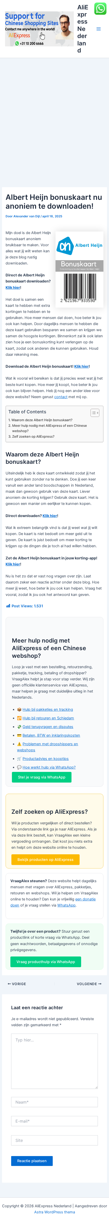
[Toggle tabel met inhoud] (92, 413)
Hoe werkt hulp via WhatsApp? (49, 767)
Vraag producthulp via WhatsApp (45, 962)
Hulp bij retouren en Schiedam (48, 718)
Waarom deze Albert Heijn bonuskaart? (41, 420)
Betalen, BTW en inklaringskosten (51, 735)
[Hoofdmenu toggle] (98, 29)
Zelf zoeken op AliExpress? (33, 436)
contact (60, 397)
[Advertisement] (54, 115)
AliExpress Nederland (82, 29)
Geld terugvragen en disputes (48, 726)
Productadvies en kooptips (46, 758)
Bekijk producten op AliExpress (45, 859)
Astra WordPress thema (54, 1212)
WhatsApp (66, 905)
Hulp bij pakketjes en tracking (48, 709)
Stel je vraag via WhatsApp (41, 777)
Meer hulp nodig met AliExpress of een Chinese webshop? (49, 428)
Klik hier (13, 287)
